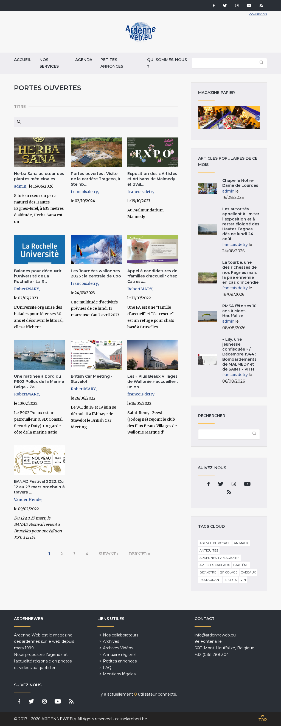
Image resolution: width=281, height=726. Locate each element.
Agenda (83, 59)
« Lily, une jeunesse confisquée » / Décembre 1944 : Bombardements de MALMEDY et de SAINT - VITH (239, 354)
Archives (111, 641)
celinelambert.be (131, 718)
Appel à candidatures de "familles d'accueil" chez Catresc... (152, 276)
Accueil (22, 59)
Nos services (49, 63)
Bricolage (228, 572)
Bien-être (207, 572)
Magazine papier (229, 117)
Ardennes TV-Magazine (219, 558)
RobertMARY (26, 288)
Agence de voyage (214, 543)
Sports (230, 580)
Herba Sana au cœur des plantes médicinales (39, 176)
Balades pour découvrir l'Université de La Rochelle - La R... (37, 276)
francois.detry (84, 191)
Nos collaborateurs (120, 635)
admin (20, 186)
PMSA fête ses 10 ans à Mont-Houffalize (239, 310)
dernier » (139, 553)
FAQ (107, 667)
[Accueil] (140, 41)
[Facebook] (213, 6)
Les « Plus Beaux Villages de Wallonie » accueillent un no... (152, 381)
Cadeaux (248, 572)
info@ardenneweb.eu (215, 635)
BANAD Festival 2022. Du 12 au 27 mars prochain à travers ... (39, 487)
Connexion (258, 14)
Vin (243, 580)
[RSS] (261, 6)
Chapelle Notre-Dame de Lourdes (240, 183)
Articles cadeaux (214, 565)
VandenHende (27, 499)
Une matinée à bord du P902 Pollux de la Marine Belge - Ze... (39, 381)
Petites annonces (111, 63)
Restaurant (210, 580)
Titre (20, 106)
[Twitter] (225, 6)
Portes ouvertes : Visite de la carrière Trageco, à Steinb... (95, 179)
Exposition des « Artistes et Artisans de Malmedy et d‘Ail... (152, 179)
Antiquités (208, 550)
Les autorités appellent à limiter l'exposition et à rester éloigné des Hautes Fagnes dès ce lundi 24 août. (240, 223)
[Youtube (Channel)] (249, 6)
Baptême (241, 565)
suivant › (109, 553)
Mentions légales (119, 674)
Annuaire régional (119, 654)
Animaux (241, 543)
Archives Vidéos (118, 647)
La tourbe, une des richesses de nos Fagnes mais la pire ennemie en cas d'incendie (240, 272)
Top (262, 720)
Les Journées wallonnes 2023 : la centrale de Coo (96, 273)
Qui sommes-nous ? (167, 63)
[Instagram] (236, 6)
